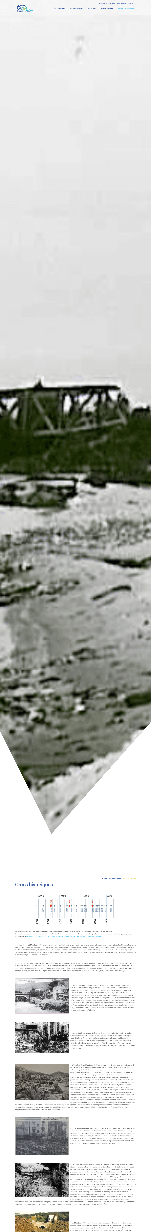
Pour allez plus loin (115, 878)
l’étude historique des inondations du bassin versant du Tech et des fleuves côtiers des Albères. (63, 936)
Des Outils (92, 9)
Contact (130, 4)
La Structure (59, 9)
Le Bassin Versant (76, 9)
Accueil (104, 878)
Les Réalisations (107, 9)
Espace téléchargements (107, 4)
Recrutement (121, 4)
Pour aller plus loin (126, 9)
